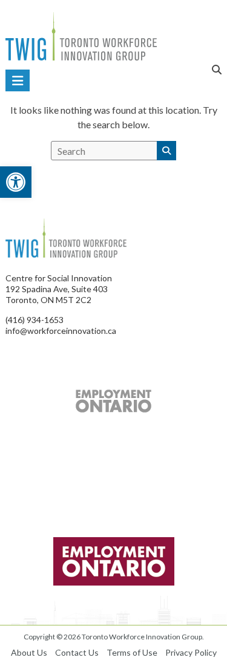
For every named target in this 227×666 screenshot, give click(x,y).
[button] (166, 150)
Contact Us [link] (77, 652)
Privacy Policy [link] (191, 652)
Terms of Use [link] (132, 652)
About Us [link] (29, 652)
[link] (15, 182)
